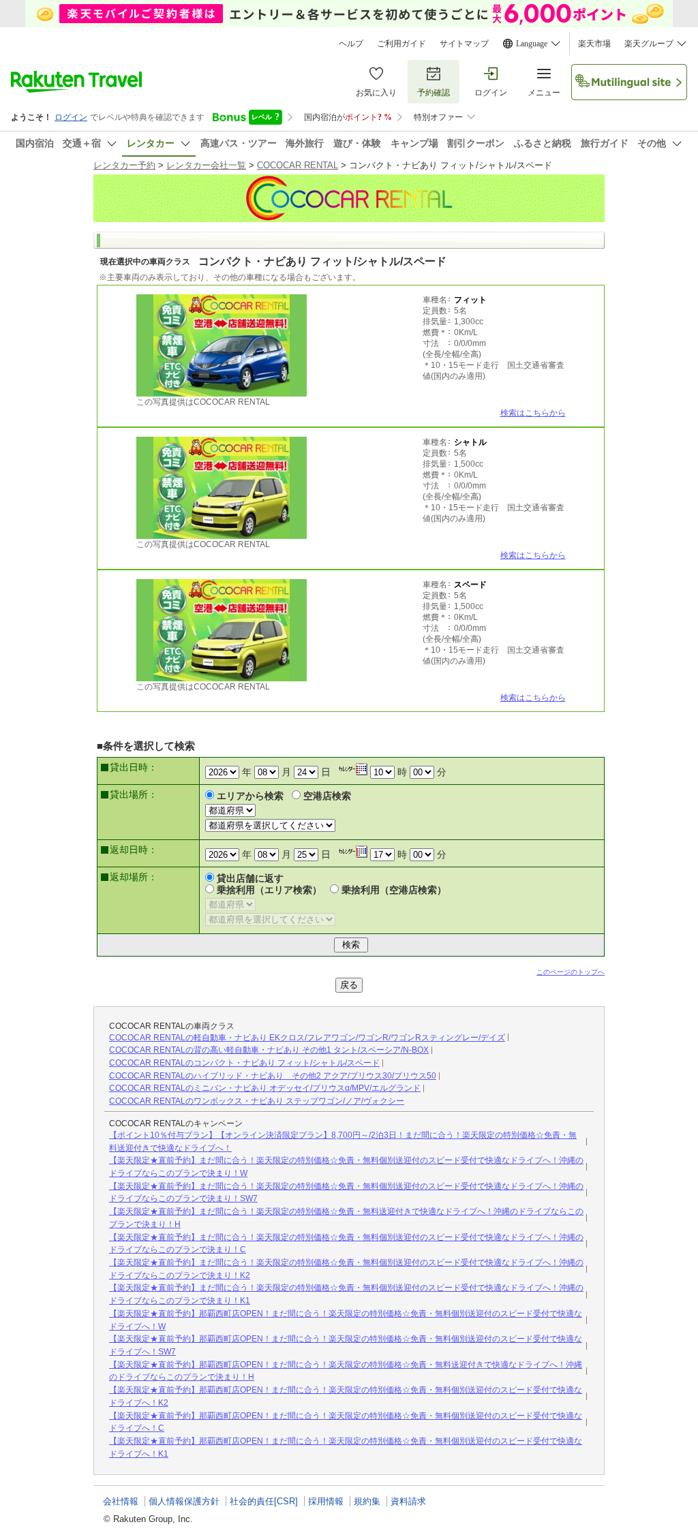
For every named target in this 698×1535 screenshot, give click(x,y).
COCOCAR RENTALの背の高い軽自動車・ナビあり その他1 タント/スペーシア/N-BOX (269, 1050)
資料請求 (408, 1501)
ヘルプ (351, 43)
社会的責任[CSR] (264, 1501)
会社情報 (120, 1501)
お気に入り (376, 92)
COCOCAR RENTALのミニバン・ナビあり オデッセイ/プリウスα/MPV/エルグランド (265, 1088)
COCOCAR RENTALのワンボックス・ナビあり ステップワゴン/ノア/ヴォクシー (256, 1101)
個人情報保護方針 (184, 1501)
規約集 (367, 1501)
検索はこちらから (533, 413)
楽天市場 (594, 43)
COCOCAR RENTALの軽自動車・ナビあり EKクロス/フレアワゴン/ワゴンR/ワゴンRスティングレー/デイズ (307, 1037)
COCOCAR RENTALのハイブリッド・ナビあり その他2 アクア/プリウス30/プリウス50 (272, 1076)
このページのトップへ (570, 972)
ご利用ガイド (401, 43)
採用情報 (326, 1501)
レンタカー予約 (124, 165)
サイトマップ (464, 43)
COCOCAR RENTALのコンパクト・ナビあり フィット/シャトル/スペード (244, 1063)
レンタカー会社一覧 (206, 165)
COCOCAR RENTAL (297, 165)
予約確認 (433, 92)
